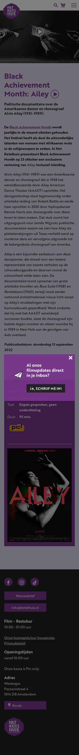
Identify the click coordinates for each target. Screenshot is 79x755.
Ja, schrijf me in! (46, 388)
